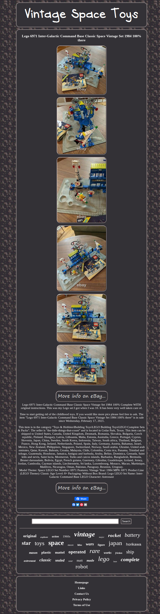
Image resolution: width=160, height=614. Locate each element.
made (90, 560)
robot (82, 566)
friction (118, 553)
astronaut (30, 560)
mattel (60, 552)
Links (81, 588)
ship (130, 551)
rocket (114, 535)
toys (39, 543)
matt (80, 560)
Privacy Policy (81, 599)
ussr (70, 560)
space (56, 542)
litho (79, 545)
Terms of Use (81, 605)
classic (45, 559)
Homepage (82, 582)
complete (130, 559)
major (101, 537)
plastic (46, 552)
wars (90, 544)
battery (132, 535)
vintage (84, 534)
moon (71, 544)
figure (101, 544)
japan (115, 543)
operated (77, 551)
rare (95, 550)
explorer (44, 537)
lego (103, 558)
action (55, 536)
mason (33, 552)
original (29, 536)
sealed (60, 560)
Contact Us (82, 593)
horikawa (133, 544)
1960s (66, 536)
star (26, 543)
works (107, 552)
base (115, 561)
